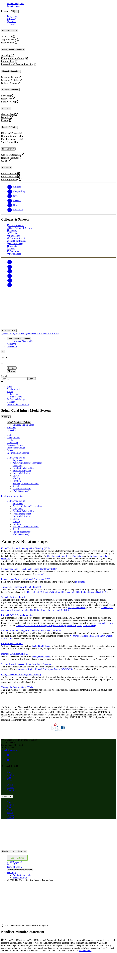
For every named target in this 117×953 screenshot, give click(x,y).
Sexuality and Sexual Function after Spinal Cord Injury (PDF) (29, 569)
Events (5, 120)
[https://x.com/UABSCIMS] (8, 757)
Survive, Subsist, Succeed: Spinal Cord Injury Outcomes (26, 664)
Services (5, 95)
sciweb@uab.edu (9, 750)
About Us (11, 344)
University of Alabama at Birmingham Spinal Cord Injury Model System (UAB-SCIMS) (57, 608)
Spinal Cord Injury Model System (16, 333)
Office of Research (11, 154)
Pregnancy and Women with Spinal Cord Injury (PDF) (25, 579)
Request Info (7, 42)
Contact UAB (14, 862)
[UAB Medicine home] (58, 328)
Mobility (16, 478)
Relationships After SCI (12, 643)
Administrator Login (22, 875)
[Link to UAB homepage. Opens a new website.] (58, 848)
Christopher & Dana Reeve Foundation (65, 556)
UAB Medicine (9, 173)
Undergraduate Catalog (13, 58)
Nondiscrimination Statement (14, 851)
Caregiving (18, 465)
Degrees (10, 775)
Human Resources (10, 136)
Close (5, 417)
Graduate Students (10, 71)
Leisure (16, 475)
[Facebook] (10, 262)
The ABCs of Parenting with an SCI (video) (21, 587)
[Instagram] (10, 271)
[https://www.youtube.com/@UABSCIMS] (8, 760)
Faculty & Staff (8, 127)
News (9, 780)
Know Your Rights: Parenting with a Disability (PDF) (25, 548)
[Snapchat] (10, 280)
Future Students (9, 31)
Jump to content (14, 6)
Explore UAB (8, 331)
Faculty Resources (10, 139)
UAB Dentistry (9, 176)
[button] (58, 496)
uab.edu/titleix (85, 950)
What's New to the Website (19, 338)
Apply (10, 772)
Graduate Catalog (10, 79)
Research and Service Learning (17, 64)
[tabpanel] (58, 377)
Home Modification (21, 473)
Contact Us (12, 346)
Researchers (7, 149)
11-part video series (76, 607)
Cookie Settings (17, 858)
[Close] (16, 11)
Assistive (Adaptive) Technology (27, 463)
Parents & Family (9, 90)
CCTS (5, 160)
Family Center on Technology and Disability (21, 674)
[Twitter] (10, 266)
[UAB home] (58, 300)
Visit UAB (6, 36)
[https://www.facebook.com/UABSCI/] (8, 755)
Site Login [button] (11, 872)
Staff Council (8, 142)
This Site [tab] (11, 368)
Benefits (5, 117)
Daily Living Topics (16, 457)
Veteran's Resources (22, 488)
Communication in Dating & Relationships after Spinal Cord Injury (31, 630)
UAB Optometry (9, 179)
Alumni (5, 108)
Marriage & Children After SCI (15, 654)
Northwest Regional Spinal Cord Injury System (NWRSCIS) (45, 669)
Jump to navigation (15, 3)
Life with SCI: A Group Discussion (17, 615)
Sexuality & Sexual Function (26, 483)
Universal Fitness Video (23, 341)
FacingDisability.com (41, 646)
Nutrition (17, 481)
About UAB (7, 797)
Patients (6, 168)
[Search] (3, 351)
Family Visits (8, 101)
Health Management (22, 470)
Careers (10, 787)
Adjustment (18, 460)
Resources (6, 98)
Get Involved (8, 114)
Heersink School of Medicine (45, 333)
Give (9, 777)
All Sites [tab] (11, 371)
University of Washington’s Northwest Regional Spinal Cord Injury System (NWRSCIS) (67, 592)
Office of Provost (10, 133)
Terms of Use (14, 867)
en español (38, 574)
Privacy (12, 864)
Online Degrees (9, 82)
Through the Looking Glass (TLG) (17, 687)
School (16, 486)
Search (4, 376)
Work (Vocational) (21, 491)
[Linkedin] (10, 285)
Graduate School (9, 76)
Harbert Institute (9, 157)
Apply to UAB (8, 39)
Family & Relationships (23, 468)
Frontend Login (20, 877)
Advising (6, 55)
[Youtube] (10, 276)
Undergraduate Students (12, 49)
